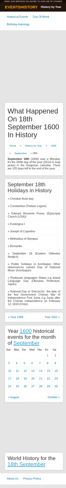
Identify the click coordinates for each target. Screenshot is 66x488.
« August (13, 397)
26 (25, 386)
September (20, 153)
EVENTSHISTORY (21, 7)
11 (17, 370)
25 (17, 386)
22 (48, 378)
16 (56, 370)
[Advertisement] (33, 67)
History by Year (51, 6)
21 (40, 378)
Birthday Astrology (18, 24)
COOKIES (57, 1)
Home (13, 145)
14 (40, 370)
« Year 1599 (15, 317)
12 (25, 370)
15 (48, 370)
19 (25, 378)
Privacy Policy (32, 478)
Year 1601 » (52, 317)
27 (32, 386)
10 (9, 370)
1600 (53, 145)
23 (56, 378)
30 (56, 386)
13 (32, 370)
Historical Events (17, 16)
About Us (12, 478)
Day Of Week (41, 16)
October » (54, 397)
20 (32, 378)
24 (9, 386)
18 (17, 378)
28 (40, 386)
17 (9, 378)
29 (48, 386)
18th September (26, 464)
